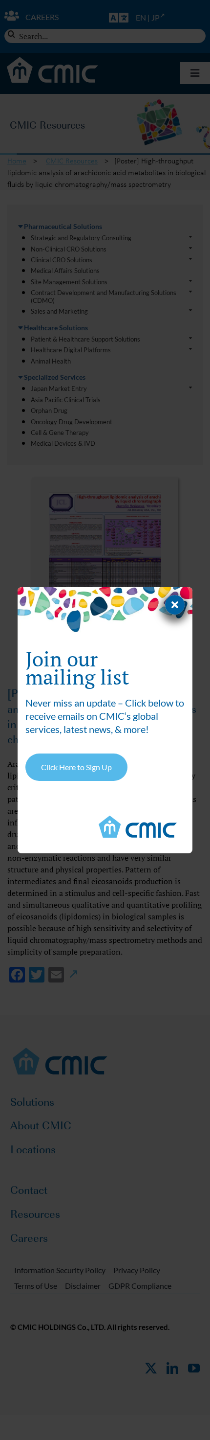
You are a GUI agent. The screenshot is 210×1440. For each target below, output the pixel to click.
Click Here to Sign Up (76, 767)
